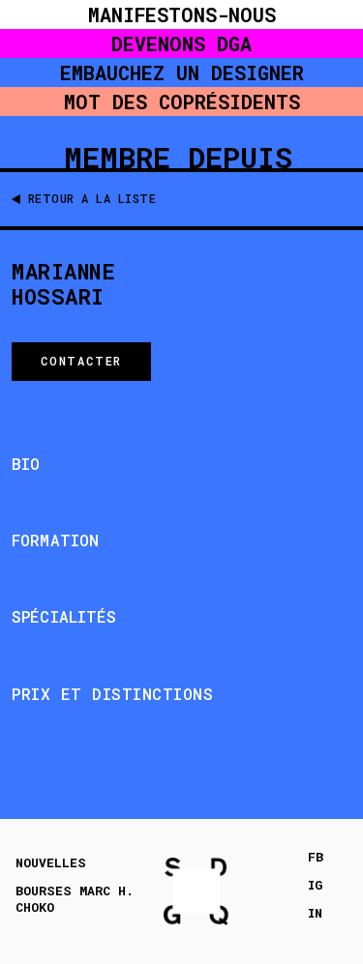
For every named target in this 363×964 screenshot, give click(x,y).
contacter (81, 360)
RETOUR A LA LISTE (92, 198)
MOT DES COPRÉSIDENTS (182, 101)
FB (315, 857)
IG (315, 885)
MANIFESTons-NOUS (182, 14)
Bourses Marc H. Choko (74, 899)
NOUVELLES (50, 863)
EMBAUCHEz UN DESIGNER (182, 72)
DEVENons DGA (181, 43)
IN (315, 913)
